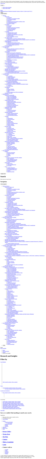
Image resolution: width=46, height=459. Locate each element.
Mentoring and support (9, 132)
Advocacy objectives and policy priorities (14, 157)
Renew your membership (11, 96)
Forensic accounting (10, 125)
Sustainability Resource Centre (10, 107)
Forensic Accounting (11, 90)
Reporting (9, 120)
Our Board (9, 26)
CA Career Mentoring (11, 135)
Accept (2, 5)
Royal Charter (9, 144)
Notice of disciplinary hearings (12, 36)
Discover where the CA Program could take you (15, 48)
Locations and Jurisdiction (5, 390)
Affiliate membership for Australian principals (15, 56)
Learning (6, 246)
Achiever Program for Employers (13, 66)
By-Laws (8, 145)
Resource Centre (8, 126)
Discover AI (9, 109)
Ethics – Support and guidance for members (15, 138)
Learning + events (6, 73)
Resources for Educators (11, 50)
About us (4, 15)
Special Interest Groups (11, 129)
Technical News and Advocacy (12, 105)
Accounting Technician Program (13, 55)
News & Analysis (6, 150)
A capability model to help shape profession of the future (17, 251)
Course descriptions (8, 63)
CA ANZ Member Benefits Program (11, 149)
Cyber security (9, 423)
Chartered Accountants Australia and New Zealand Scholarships (16, 72)
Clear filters (2, 410)
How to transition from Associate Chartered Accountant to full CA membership (21, 54)
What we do (7, 16)
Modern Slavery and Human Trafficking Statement (16, 38)
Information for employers (11, 49)
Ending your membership (11, 98)
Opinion (8, 154)
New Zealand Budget (11, 161)
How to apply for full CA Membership (14, 52)
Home (1, 10)
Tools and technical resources (12, 115)
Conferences (9, 85)
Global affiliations (8, 41)
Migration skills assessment (10, 69)
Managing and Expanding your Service (14, 102)
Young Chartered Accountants (12, 140)
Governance (7, 24)
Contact (5, 439)
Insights (6, 151)
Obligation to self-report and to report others (15, 34)
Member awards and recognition (13, 99)
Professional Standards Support (12, 139)
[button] (3, 13)
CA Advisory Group (10, 133)
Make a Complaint (8, 442)
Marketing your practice (11, 131)
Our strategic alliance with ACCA (13, 44)
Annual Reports (10, 30)
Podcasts (8, 170)
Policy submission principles (12, 159)
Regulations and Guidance (12, 147)
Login (2, 12)
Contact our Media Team (11, 164)
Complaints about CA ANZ (12, 32)
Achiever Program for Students (12, 67)
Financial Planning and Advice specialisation (15, 92)
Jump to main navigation (7, 7)
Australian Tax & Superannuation (11, 81)
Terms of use (2, 3)
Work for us (9, 20)
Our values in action (8, 37)
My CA (30, 11)
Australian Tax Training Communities (14, 83)
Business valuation (10, 124)
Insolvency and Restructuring (12, 123)
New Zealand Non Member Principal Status (15, 57)
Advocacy (7, 156)
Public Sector (9, 136)
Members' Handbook (11, 142)
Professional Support (11, 103)
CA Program (9, 64)
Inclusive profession (8, 45)
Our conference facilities (11, 19)
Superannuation (10, 118)
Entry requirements (8, 60)
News (6, 166)
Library (21, 11)
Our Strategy (9, 17)
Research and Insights (11, 152)
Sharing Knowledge (10, 171)
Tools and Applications (11, 111)
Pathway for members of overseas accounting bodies (16, 53)
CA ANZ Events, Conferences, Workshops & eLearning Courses (16, 84)
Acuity (28, 11)
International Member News (12, 168)
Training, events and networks (12, 113)
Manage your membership (9, 95)
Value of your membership (12, 97)
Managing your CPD (8, 93)
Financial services (10, 122)
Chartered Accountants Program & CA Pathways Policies (15, 70)
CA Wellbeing (9, 134)
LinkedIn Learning (10, 249)
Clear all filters (5, 419)
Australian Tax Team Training (12, 82)
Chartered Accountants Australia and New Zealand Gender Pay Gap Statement (21, 39)
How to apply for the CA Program (11, 62)
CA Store (25, 11)
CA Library (9, 127)
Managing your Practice (11, 104)
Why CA (6, 47)
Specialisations (7, 87)
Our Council (9, 25)
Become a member (6, 46)
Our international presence (11, 22)
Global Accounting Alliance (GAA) (13, 42)
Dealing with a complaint (11, 137)
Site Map (5, 437)
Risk (8, 88)
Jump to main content (6, 8)
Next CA (8, 58)
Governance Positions (11, 29)
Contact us (18, 11)
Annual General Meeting (11, 28)
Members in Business (9, 112)
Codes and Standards (11, 146)
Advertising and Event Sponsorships (11, 40)
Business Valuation (10, 89)
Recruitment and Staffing (11, 106)
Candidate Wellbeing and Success (13, 71)
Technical (6, 116)
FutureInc (9, 155)
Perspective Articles (10, 153)
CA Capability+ (10, 247)
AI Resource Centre (8, 108)
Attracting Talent (10, 130)
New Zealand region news (12, 169)
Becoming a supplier (10, 23)
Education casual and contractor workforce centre (16, 21)
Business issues (10, 121)
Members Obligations (11, 143)
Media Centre (7, 162)
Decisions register (10, 35)
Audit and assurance (10, 119)
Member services (6, 94)
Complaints (7, 31)
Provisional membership (9, 65)
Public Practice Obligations (12, 148)
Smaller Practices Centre (9, 100)
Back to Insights (3, 348)
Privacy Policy (7, 431)
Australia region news (11, 167)
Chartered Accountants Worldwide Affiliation (15, 43)
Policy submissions (10, 158)
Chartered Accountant (11, 61)
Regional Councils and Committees (13, 27)
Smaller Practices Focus (11, 101)
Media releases (9, 163)
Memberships (7, 51)
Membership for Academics (12, 59)
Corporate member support (12, 114)
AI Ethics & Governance (11, 110)
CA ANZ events (10, 86)
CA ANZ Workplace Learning (12, 250)
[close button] (4, 5)
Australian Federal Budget (11, 160)
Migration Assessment (12, 11)
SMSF (8, 91)
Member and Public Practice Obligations (12, 141)
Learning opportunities (11, 248)
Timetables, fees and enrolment (10, 68)
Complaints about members (12, 33)
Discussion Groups (10, 128)
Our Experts (9, 165)
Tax (8, 117)
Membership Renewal (4, 11)
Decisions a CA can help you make (13, 18)
